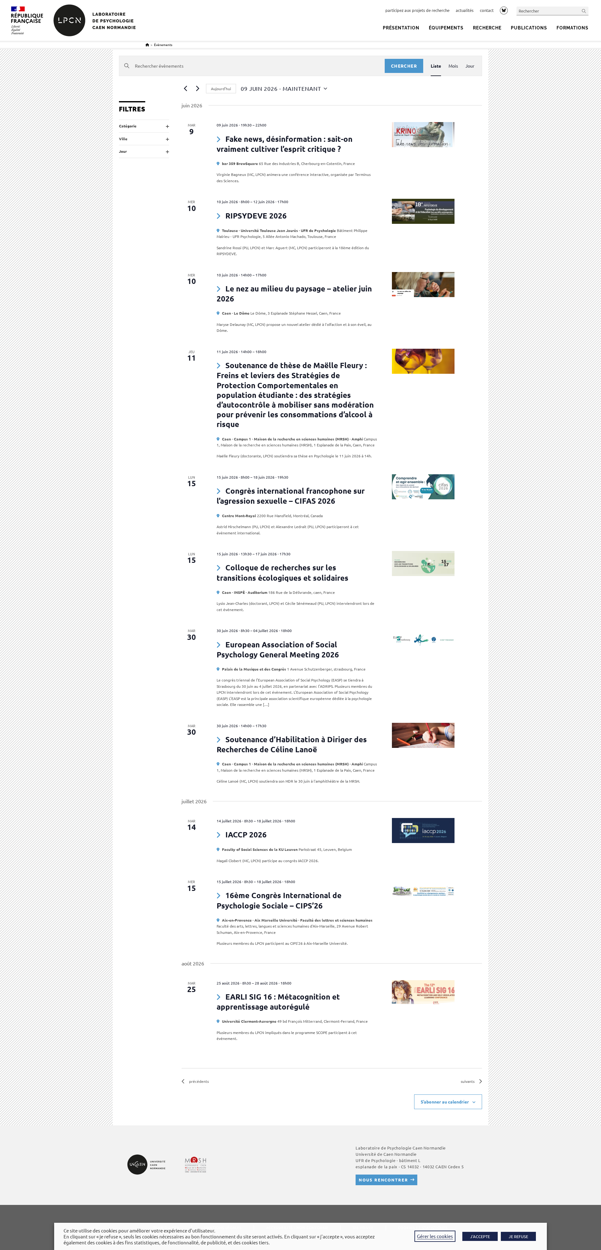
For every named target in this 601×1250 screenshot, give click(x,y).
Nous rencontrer (383, 1179)
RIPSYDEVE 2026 (256, 215)
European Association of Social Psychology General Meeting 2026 (278, 649)
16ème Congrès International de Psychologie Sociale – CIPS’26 (279, 900)
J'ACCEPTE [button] (480, 1236)
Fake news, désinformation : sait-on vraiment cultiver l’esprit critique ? (284, 144)
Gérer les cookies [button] (435, 1236)
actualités (465, 10)
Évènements (163, 44)
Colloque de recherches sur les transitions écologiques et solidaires (282, 572)
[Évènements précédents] (185, 88)
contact (487, 10)
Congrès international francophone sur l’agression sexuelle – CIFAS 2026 (291, 496)
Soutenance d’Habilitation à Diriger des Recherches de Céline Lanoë (292, 744)
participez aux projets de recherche (417, 10)
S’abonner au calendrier (445, 1101)
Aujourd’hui (221, 88)
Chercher (404, 66)
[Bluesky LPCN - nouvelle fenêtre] (504, 10)
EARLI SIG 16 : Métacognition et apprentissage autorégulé (278, 1001)
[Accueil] (147, 44)
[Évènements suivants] (197, 88)
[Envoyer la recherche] (584, 11)
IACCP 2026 (246, 834)
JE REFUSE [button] (518, 1236)
